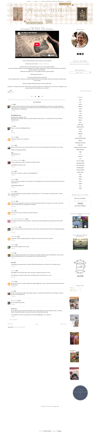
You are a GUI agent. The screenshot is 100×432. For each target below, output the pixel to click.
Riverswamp (14, 236)
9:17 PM (13, 277)
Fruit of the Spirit (80, 165)
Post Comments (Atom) (19, 327)
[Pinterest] (78, 54)
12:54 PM (13, 232)
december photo (80, 126)
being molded (14, 300)
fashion (80, 183)
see (80, 158)
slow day (80, 117)
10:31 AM (13, 206)
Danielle (13, 244)
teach (80, 122)
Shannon (13, 201)
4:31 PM (13, 248)
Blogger (59, 431)
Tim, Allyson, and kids (16, 160)
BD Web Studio (47, 431)
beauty (80, 104)
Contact (69, 1)
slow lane (80, 156)
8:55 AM (13, 166)
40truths (80, 140)
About (36, 1)
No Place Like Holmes (43, 63)
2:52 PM (13, 240)
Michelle (13, 179)
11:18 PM (13, 286)
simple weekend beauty (80, 138)
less (80, 185)
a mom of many (15, 227)
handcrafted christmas (80, 142)
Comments (74, 290)
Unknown (13, 137)
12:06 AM (13, 296)
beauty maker (80, 172)
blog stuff (80, 145)
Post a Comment (13, 319)
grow (80, 181)
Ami (12, 104)
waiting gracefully (80, 163)
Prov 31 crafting (80, 160)
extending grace (80, 167)
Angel (12, 210)
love (80, 102)
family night (80, 124)
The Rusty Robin (80, 170)
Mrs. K (12, 191)
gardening (80, 133)
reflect (80, 111)
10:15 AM (13, 196)
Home (29, 1)
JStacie (13, 281)
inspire (80, 131)
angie (12, 253)
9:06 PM (13, 304)
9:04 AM (13, 175)
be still (80, 129)
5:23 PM (13, 258)
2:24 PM (13, 316)
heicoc (12, 145)
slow (80, 113)
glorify (80, 179)
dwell (80, 99)
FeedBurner (83, 205)
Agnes (12, 171)
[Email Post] (11, 90)
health (80, 176)
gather (12, 92)
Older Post (10, 324)
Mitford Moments (80, 149)
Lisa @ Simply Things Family (18, 219)
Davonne (13, 270)
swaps (80, 151)
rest (80, 154)
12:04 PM (13, 214)
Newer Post (63, 324)
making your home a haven (80, 147)
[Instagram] (80, 54)
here (42, 74)
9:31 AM (13, 187)
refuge (80, 188)
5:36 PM (13, 266)
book (80, 174)
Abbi (12, 291)
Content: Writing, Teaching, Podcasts (52, 1)
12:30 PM (13, 222)
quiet (80, 136)
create (80, 108)
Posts (72, 288)
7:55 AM (13, 140)
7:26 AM (13, 132)
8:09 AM (13, 156)
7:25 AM (13, 110)
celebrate (80, 106)
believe (80, 120)
